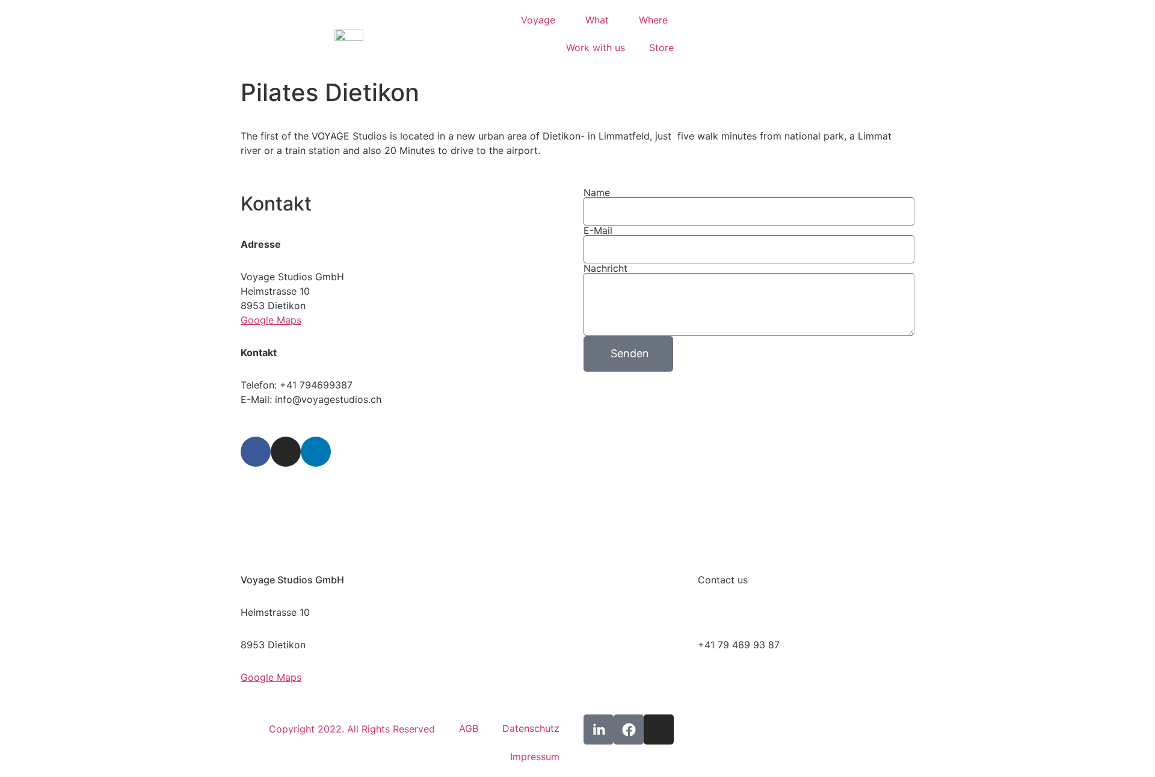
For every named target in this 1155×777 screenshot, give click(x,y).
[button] (708, 34)
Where (653, 20)
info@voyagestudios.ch (751, 612)
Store (661, 47)
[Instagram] (286, 452)
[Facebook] (256, 452)
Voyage (538, 20)
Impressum (534, 757)
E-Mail (598, 230)
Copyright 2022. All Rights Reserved (352, 729)
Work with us (595, 47)
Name (597, 192)
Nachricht (605, 268)
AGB (468, 728)
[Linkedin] (316, 452)
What (597, 20)
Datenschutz (530, 728)
